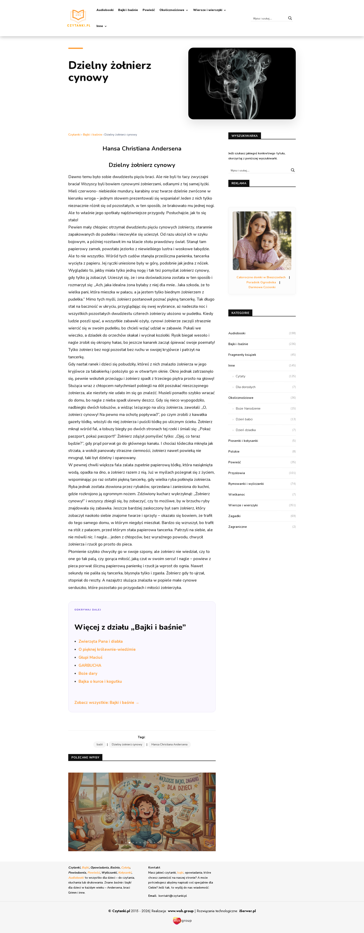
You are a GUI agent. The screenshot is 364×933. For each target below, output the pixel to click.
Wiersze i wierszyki (207, 10)
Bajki (85, 868)
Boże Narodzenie (266, 408)
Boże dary (88, 673)
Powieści (93, 873)
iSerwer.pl (247, 911)
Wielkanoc (262, 494)
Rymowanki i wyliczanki (262, 484)
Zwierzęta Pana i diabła (101, 641)
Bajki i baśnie (128, 10)
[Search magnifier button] (290, 18)
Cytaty (266, 376)
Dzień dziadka (266, 430)
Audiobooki (105, 10)
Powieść (149, 10)
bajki (180, 873)
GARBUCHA (90, 665)
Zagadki (262, 516)
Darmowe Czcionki (262, 287)
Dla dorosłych (266, 387)
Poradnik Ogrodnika (261, 282)
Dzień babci (266, 419)
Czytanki (74, 135)
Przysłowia (262, 473)
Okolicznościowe (171, 10)
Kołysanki (124, 873)
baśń (100, 744)
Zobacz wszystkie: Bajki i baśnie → (106, 702)
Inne (99, 26)
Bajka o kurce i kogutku (100, 681)
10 (158, 842)
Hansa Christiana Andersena (169, 744)
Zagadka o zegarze (142, 803)
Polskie (262, 451)
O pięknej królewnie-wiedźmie (107, 649)
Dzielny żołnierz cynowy (127, 744)
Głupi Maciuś (90, 657)
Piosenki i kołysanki (262, 441)
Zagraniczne (262, 527)
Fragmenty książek (262, 355)
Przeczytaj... (142, 822)
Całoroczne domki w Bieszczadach (261, 277)
